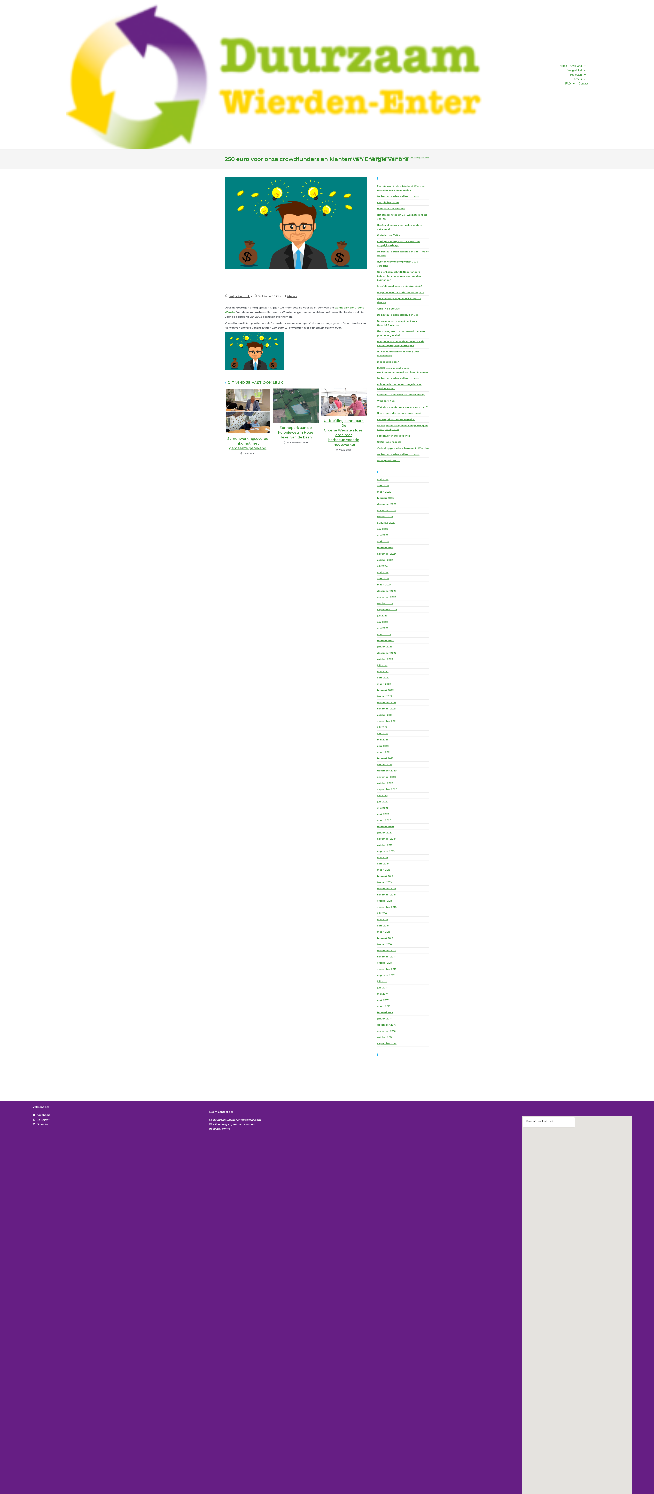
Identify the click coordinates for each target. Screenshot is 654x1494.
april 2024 (383, 578)
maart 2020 (384, 820)
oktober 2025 (385, 516)
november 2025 (386, 510)
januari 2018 (384, 944)
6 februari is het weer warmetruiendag (401, 394)
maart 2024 (384, 584)
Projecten (576, 74)
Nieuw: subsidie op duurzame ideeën (399, 413)
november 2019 (386, 838)
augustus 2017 (386, 975)
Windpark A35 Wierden (391, 208)
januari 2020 (384, 832)
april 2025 (383, 541)
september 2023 (387, 609)
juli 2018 (382, 913)
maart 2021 (384, 752)
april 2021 (383, 746)
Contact (583, 83)
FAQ (568, 83)
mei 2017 (382, 993)
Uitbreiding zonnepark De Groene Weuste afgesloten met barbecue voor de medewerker (344, 433)
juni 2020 (382, 801)
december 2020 (386, 770)
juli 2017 (382, 981)
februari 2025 (385, 547)
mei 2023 (382, 628)
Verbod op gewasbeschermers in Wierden (403, 448)
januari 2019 (384, 882)
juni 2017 (382, 987)
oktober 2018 (385, 900)
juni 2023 (382, 622)
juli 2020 (382, 795)
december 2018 (386, 888)
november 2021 (386, 708)
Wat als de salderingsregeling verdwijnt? (402, 407)
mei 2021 (382, 739)
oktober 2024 (385, 560)
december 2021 (386, 702)
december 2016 (386, 1024)
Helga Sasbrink (239, 296)
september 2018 (386, 907)
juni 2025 (382, 529)
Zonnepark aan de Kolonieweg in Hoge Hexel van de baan (295, 432)
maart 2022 (384, 684)
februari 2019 (385, 876)
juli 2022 (382, 665)
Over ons (576, 65)
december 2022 (386, 653)
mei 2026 (382, 479)
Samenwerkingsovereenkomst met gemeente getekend (247, 443)
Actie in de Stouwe (388, 308)
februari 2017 (385, 1012)
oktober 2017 (385, 962)
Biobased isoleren (388, 361)
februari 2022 (385, 690)
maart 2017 (384, 1006)
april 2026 (383, 485)
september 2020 (387, 789)
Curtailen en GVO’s (388, 235)
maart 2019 (384, 869)
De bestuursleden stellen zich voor (398, 196)
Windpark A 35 (386, 400)
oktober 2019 (385, 845)
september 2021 (386, 721)
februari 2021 (385, 758)
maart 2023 (384, 634)
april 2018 (383, 925)
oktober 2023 (385, 603)
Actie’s (578, 79)
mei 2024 (382, 572)
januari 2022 (384, 696)
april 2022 (383, 677)
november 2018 (386, 894)
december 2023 (386, 591)
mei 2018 (382, 919)
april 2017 (383, 1000)
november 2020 (386, 777)
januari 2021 (384, 764)
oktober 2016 (385, 1037)
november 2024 (386, 553)
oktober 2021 (385, 715)
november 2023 (386, 597)
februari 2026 (385, 498)
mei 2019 (382, 857)
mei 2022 (382, 671)
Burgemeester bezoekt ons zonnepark (400, 292)
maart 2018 (384, 931)
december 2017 (386, 950)
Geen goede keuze (388, 460)
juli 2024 (382, 566)
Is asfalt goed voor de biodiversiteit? (399, 286)
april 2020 (383, 814)
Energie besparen (388, 202)
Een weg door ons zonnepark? (396, 419)
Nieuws (292, 296)
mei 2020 (382, 808)
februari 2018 (385, 938)
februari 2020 (385, 826)
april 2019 (383, 863)
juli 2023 (382, 615)
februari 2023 (385, 640)
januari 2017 (384, 1018)
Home (563, 65)
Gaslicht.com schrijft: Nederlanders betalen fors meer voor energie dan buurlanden (399, 275)
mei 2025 (382, 535)
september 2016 (386, 1043)
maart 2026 (384, 491)
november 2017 (386, 956)
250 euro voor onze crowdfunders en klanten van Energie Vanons (397, 157)
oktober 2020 (385, 783)
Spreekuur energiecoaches (393, 435)
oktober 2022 (385, 659)
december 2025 (386, 504)
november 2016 (386, 1031)
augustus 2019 (386, 851)
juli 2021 (382, 727)
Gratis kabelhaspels (389, 441)
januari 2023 (384, 646)
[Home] (351, 157)
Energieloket (574, 70)
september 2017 (386, 969)
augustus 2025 (386, 522)
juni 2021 (382, 733)
